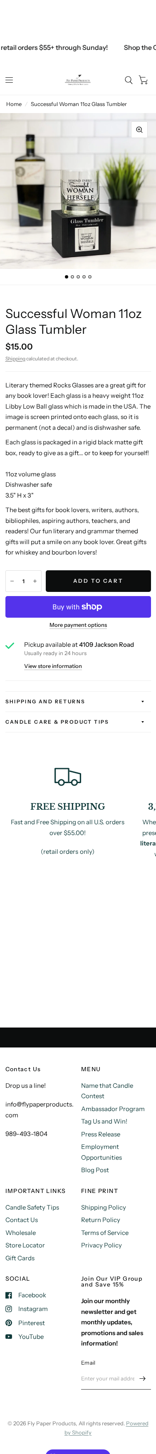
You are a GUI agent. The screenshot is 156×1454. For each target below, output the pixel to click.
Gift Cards (20, 1258)
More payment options (78, 625)
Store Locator (25, 1245)
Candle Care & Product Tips (57, 722)
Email (88, 1362)
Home (14, 104)
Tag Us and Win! (104, 1121)
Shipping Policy (103, 1207)
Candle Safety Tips (32, 1207)
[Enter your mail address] (142, 1379)
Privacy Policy (101, 1245)
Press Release (100, 1134)
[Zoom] (139, 129)
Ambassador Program (113, 1109)
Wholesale (20, 1233)
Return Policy (100, 1220)
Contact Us (21, 1220)
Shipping (15, 358)
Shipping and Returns (45, 701)
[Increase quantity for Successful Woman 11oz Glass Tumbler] (35, 581)
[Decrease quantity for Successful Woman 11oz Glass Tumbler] (12, 581)
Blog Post (95, 1170)
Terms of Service (105, 1233)
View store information (53, 666)
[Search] (129, 80)
